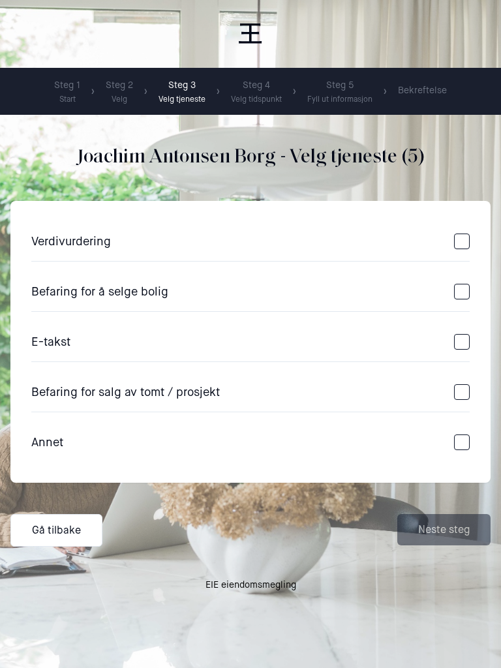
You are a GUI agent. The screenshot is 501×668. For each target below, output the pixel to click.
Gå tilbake (56, 530)
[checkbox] (462, 241)
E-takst (50, 341)
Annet (47, 442)
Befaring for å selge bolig (99, 291)
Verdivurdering (71, 241)
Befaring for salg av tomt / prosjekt (125, 392)
